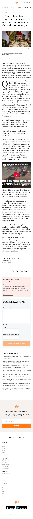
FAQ (2, 475)
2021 (3, 487)
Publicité (3, 480)
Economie (19, 7)
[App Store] (10, 507)
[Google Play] (21, 507)
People (3, 450)
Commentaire (7, 308)
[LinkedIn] (20, 437)
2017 (3, 495)
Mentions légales (5, 477)
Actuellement (5, 7)
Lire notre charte (8, 295)
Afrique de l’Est (5, 466)
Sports (3, 456)
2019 (3, 491)
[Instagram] (23, 437)
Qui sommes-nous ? (6, 473)
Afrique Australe (5, 468)
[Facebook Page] (10, 437)
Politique (12, 7)
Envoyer (16, 425)
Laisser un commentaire (16, 343)
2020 (3, 489)
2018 (3, 493)
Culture (3, 452)
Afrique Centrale (5, 464)
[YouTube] (16, 437)
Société (26, 7)
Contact (3, 479)
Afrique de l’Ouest (5, 462)
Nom (4, 327)
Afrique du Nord (5, 461)
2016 (3, 496)
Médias (3, 454)
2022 (3, 485)
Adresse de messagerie (11, 334)
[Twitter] (13, 437)
